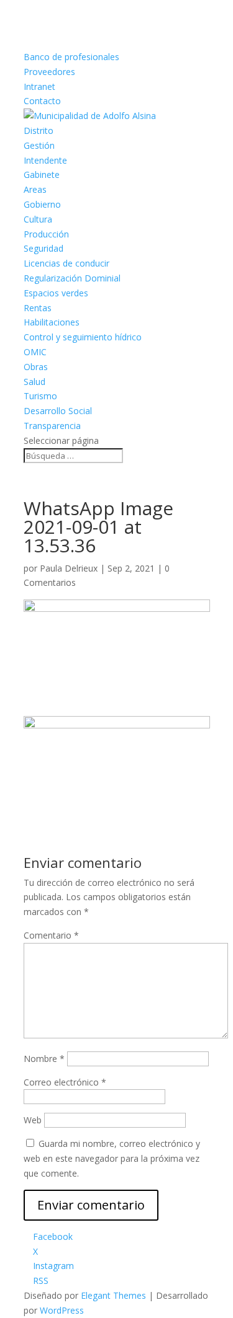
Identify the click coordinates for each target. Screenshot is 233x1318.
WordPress (62, 1310)
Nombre (44, 1058)
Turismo (40, 396)
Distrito (38, 130)
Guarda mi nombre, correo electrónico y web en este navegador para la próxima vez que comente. (112, 1158)
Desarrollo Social (58, 411)
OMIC (35, 352)
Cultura (38, 219)
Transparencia (52, 425)
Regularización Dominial (72, 278)
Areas (35, 189)
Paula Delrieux (69, 568)
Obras (36, 367)
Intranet (39, 86)
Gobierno (42, 204)
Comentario (51, 935)
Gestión (39, 145)
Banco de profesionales (71, 57)
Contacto (42, 101)
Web (33, 1120)
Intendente (45, 160)
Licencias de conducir (66, 263)
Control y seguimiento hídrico (83, 337)
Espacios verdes (56, 293)
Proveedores (49, 71)
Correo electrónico (65, 1082)
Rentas (38, 308)
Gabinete (42, 174)
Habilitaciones (52, 322)
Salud (34, 381)
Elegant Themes (113, 1295)
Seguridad (43, 248)
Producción (46, 234)
